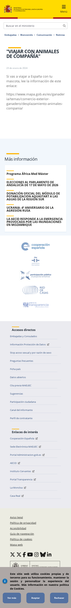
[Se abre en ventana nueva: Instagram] (36, 554)
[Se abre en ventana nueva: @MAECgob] (12, 554)
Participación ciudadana (23, 401)
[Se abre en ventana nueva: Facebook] (24, 554)
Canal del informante (21, 410)
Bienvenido (26, 35)
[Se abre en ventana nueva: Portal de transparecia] (35, 304)
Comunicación (44, 35)
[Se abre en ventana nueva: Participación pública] (35, 275)
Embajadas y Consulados (23, 336)
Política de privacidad (23, 523)
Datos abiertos (18, 377)
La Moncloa (16, 487)
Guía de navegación (22, 534)
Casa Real (15, 495)
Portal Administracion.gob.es (26, 454)
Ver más (11, 597)
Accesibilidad (18, 528)
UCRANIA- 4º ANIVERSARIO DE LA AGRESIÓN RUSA (30, 209)
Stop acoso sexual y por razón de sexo (30, 352)
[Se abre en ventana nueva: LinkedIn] (49, 554)
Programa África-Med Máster (27, 174)
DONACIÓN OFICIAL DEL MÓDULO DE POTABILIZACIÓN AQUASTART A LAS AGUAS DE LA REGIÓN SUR (33, 196)
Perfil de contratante (21, 418)
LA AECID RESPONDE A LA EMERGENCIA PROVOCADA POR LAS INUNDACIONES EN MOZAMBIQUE (35, 222)
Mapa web (16, 544)
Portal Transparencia (21, 479)
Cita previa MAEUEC (20, 385)
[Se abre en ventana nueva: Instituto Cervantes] (35, 261)
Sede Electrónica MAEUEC (24, 446)
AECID (13, 463)
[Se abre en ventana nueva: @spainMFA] (18, 554)
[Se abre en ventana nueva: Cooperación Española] (35, 246)
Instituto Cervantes (20, 471)
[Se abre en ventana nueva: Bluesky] (43, 554)
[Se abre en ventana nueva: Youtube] (30, 554)
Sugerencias (16, 393)
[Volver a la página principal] (23, 8)
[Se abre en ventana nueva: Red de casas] (35, 290)
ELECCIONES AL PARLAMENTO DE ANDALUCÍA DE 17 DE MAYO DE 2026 (32, 183)
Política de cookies (21, 539)
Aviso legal (16, 517)
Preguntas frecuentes (21, 360)
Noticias (60, 35)
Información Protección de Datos (28, 344)
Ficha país (15, 369)
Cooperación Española (22, 438)
